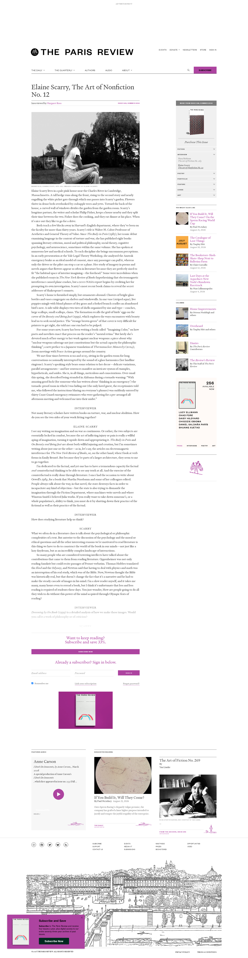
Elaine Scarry (50, 86)
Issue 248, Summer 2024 (129, 103)
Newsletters (190, 49)
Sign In (213, 49)
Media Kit (128, 846)
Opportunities (193, 843)
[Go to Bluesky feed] (58, 844)
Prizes (158, 846)
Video (189, 846)
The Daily (37, 70)
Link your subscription (85, 683)
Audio (108, 70)
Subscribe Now (54, 941)
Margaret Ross (54, 103)
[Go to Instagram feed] (33, 844)
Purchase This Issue (196, 142)
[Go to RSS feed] (66, 844)
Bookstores (161, 849)
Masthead (160, 843)
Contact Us (98, 849)
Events (163, 49)
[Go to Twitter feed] (50, 844)
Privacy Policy (182, 952)
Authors (90, 70)
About (126, 70)
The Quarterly (64, 70)
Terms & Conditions (207, 952)
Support (96, 846)
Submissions (129, 849)
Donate (174, 49)
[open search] (188, 70)
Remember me (41, 683)
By (160, 763)
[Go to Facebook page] (41, 844)
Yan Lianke (164, 767)
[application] (59, 808)
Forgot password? (131, 683)
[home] (82, 53)
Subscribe (205, 70)
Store (203, 49)
